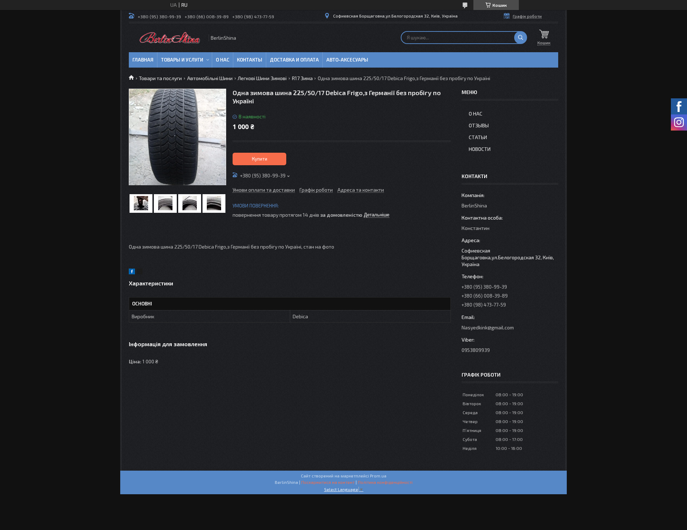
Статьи (478, 137)
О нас (222, 60)
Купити (259, 159)
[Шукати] (520, 37)
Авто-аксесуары (347, 60)
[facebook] (132, 272)
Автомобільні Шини (210, 78)
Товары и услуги (182, 60)
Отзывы (479, 125)
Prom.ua (378, 475)
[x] (139, 272)
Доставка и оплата (294, 60)
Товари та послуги (160, 78)
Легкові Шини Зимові (262, 78)
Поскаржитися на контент (328, 482)
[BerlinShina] (168, 37)
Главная (143, 60)
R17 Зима (302, 78)
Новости (480, 149)
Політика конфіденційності (385, 482)
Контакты (249, 60)
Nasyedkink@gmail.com (488, 327)
